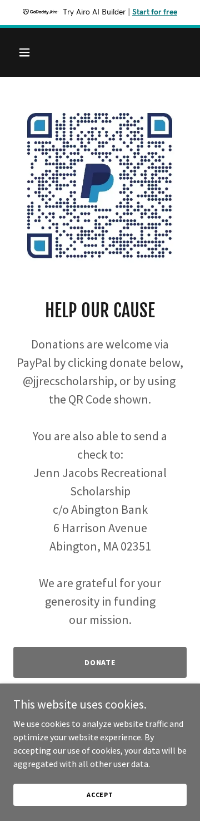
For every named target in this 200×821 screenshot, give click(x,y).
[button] (33, 52)
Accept (100, 794)
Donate (100, 662)
